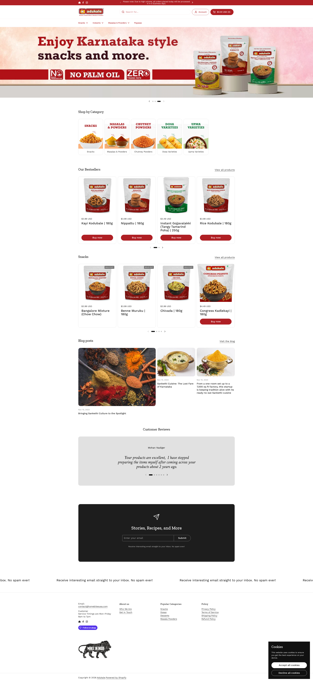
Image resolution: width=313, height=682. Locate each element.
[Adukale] (91, 12)
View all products (225, 169)
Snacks (164, 609)
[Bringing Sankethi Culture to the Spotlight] (117, 377)
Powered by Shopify (116, 677)
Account (203, 12)
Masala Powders (168, 619)
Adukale (101, 677)
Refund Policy (208, 619)
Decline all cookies (289, 672)
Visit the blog (227, 341)
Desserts (164, 615)
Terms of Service (210, 612)
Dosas (163, 612)
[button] (222, 12)
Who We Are (125, 609)
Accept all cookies (289, 665)
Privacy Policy (208, 609)
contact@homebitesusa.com (93, 606)
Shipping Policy (209, 615)
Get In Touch (125, 612)
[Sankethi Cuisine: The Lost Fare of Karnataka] (176, 362)
